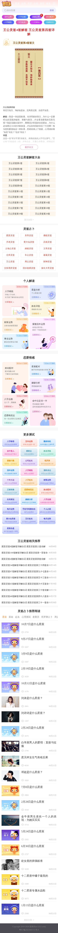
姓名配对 (50, 17)
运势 (23, 3)
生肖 (36, 3)
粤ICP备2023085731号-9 (29, 930)
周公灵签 (29, 261)
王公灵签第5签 (15, 174)
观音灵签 (10, 235)
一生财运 (36, 22)
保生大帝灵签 (47, 268)
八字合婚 (22, 17)
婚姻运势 (36, 17)
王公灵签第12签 (42, 191)
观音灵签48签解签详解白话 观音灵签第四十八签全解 (29, 597)
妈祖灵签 (29, 248)
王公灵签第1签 (15, 163)
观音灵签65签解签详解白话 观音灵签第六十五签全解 (29, 585)
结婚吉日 (50, 22)
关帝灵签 (29, 235)
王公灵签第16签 (42, 202)
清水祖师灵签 (29, 268)
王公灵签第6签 (42, 174)
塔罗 (29, 3)
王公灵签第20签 (42, 213)
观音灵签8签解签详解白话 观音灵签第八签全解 (29, 546)
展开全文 (29, 147)
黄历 (42, 3)
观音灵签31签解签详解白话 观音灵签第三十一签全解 (29, 603)
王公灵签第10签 (42, 185)
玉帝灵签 (47, 248)
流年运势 (8, 17)
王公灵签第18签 (42, 208)
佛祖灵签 (47, 235)
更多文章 (28, 920)
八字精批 (8, 22)
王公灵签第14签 (42, 197)
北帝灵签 (10, 255)
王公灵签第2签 (42, 163)
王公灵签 (10, 261)
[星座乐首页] (6, 3)
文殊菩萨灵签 (10, 268)
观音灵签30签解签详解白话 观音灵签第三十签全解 (29, 590)
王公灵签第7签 (15, 180)
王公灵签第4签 (42, 169)
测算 (48, 3)
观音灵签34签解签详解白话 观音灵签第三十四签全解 (29, 566)
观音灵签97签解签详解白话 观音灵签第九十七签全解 (29, 572)
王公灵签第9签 (15, 185)
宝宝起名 (22, 22)
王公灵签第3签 (15, 169)
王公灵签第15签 (15, 202)
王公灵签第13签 (15, 197)
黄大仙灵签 (29, 242)
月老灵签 (10, 242)
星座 (17, 3)
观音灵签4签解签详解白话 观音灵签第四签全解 (29, 559)
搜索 (52, 10)
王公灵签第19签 (15, 213)
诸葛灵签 (47, 255)
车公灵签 (29, 255)
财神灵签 (47, 261)
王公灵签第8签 (42, 180)
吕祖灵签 (47, 242)
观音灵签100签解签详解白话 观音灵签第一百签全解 (29, 553)
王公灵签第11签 (15, 191)
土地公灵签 (10, 248)
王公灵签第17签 (15, 208)
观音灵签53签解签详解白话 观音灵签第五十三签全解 (29, 578)
